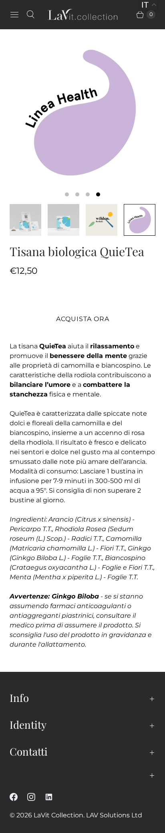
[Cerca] (30, 14)
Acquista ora (82, 319)
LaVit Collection (58, 815)
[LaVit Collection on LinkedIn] (53, 797)
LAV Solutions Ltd (114, 815)
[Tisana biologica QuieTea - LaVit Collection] (82, 112)
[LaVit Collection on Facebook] (18, 797)
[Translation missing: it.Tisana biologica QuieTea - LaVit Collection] (25, 220)
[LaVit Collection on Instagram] (36, 797)
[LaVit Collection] (82, 14)
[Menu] (14, 14)
